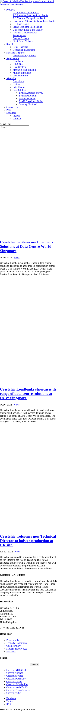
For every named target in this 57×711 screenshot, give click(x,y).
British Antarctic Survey (31, 92)
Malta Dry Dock (27, 98)
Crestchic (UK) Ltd (16, 670)
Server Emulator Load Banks (27, 26)
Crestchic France (14, 675)
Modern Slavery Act (16, 648)
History (16, 84)
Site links (11, 651)
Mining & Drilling (22, 72)
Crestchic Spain (14, 681)
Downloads (18, 81)
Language (11, 112)
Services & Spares (15, 52)
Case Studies (19, 90)
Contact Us (12, 107)
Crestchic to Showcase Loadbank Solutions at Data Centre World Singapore (27, 246)
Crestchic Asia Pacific (17, 687)
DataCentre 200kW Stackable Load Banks (34, 21)
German (17, 118)
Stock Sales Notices (22, 41)
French (16, 115)
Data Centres (19, 67)
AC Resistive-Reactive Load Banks (30, 15)
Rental (9, 44)
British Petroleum (27, 95)
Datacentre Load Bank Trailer (27, 29)
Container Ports (20, 75)
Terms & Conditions (16, 643)
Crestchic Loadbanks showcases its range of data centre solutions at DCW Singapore (28, 393)
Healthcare (18, 61)
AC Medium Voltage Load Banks (29, 18)
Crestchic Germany (16, 678)
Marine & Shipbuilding (24, 69)
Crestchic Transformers (17, 690)
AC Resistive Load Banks (26, 12)
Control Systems (21, 38)
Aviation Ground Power (25, 32)
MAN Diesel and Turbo (31, 101)
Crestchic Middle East (17, 684)
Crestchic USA (14, 693)
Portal (9, 110)
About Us (11, 78)
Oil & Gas (18, 64)
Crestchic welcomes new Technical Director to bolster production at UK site (28, 540)
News (16, 257)
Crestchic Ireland (14, 673)
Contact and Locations (24, 49)
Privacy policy (13, 640)
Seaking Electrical (28, 104)
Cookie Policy (13, 645)
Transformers (19, 35)
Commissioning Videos (24, 55)
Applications (12, 58)
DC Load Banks (21, 24)
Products (10, 9)
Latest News (19, 87)
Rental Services (20, 47)
